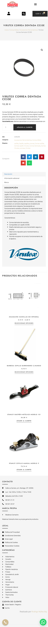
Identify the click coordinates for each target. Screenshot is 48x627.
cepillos (26, 143)
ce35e (16, 143)
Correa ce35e (39, 143)
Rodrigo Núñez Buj (39, 611)
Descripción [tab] (8, 174)
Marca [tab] (6, 182)
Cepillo (21, 143)
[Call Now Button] (5, 622)
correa (32, 143)
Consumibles (14, 30)
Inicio (6, 30)
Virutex (28, 148)
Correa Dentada (34, 146)
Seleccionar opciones (24, 323)
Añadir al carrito (24, 127)
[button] (35, 4)
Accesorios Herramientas (28, 30)
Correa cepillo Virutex (21, 146)
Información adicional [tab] (11, 178)
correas (22, 148)
